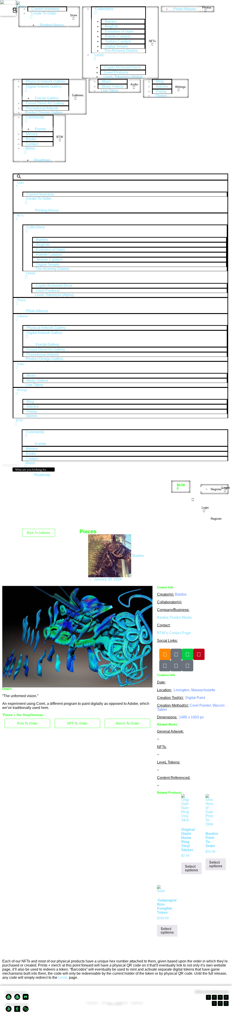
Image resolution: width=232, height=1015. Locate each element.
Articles (162, 86)
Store (73, 15)
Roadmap (42, 160)
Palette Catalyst (117, 36)
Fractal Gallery (46, 98)
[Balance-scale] (187, 665)
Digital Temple (116, 46)
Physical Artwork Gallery (45, 81)
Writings (180, 87)
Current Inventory (45, 9)
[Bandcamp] (176, 654)
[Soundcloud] (165, 654)
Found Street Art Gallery (45, 103)
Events (40, 129)
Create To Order (43, 13)
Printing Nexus (52, 25)
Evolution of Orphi (119, 31)
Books (31, 139)
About (30, 148)
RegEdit (111, 26)
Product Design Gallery (44, 112)
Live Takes (109, 91)
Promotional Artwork (42, 108)
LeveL (99, 55)
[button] (15, 10)
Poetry (161, 91)
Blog (160, 81)
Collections (104, 9)
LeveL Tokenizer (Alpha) (123, 77)
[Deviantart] (187, 654)
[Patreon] (165, 665)
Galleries (78, 95)
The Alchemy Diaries (121, 51)
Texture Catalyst (118, 41)
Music (106, 81)
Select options (191, 868)
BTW (59, 137)
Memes (32, 134)
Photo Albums (184, 9)
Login (226, 487)
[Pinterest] (199, 654)
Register (216, 489)
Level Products (116, 72)
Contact (32, 144)
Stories (161, 96)
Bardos (110, 21)
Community (35, 117)
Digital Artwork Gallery (44, 86)
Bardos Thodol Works (174, 617)
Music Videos (112, 86)
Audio (134, 84)
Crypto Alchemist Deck (122, 67)
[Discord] (176, 665)
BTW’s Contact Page (174, 633)
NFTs (152, 41)
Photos (206, 7)
